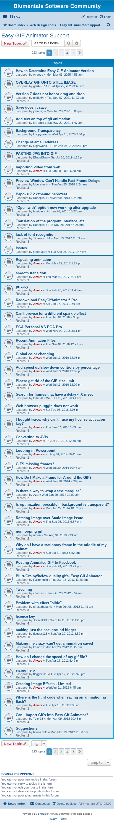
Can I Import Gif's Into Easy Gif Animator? (52, 715)
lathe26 (38, 398)
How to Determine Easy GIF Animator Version (55, 71)
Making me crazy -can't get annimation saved (54, 643)
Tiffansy (38, 238)
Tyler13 (38, 718)
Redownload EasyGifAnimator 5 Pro (46, 300)
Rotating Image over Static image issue (49, 518)
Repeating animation (33, 260)
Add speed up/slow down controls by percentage (58, 367)
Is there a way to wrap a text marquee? (49, 491)
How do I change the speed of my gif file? (51, 657)
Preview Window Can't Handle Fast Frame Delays (58, 181)
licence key (25, 616)
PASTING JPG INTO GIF (36, 154)
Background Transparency (38, 130)
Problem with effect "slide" (39, 603)
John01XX (40, 620)
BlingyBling (40, 157)
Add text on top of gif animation (43, 119)
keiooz (37, 647)
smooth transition (31, 273)
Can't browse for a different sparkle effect (51, 313)
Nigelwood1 (41, 145)
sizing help (25, 670)
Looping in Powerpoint (35, 450)
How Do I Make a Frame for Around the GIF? (54, 477)
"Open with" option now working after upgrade (56, 208)
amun (37, 535)
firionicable (40, 732)
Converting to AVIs (32, 437)
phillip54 (38, 97)
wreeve (38, 74)
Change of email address (37, 142)
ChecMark (40, 251)
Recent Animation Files (36, 340)
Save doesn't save (31, 107)
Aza (35, 494)
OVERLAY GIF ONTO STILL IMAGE (46, 82)
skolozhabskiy (43, 606)
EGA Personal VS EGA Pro (39, 327)
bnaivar (38, 211)
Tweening (24, 589)
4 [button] (67, 52)
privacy (22, 286)
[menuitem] (14, 16)
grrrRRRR (40, 86)
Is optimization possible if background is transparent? (62, 504)
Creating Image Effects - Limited (43, 684)
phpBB (42, 813)
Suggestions (26, 728)
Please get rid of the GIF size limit (45, 381)
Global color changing (35, 354)
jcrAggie (38, 122)
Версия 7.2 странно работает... (43, 194)
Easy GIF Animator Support (35, 35)
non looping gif (29, 531)
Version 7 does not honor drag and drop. (51, 94)
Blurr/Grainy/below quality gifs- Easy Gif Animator (59, 576)
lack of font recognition (36, 234)
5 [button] (73, 52)
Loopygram (40, 134)
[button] (79, 53)
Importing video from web (38, 167)
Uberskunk (40, 184)
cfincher (38, 593)
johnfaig (38, 111)
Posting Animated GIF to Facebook (46, 562)
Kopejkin (39, 197)
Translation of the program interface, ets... (52, 221)
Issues (21, 248)
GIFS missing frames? (35, 464)
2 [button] (55, 52)
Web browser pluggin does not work (47, 406)
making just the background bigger (46, 630)
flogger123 (40, 633)
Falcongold (40, 579)
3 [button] (61, 52)
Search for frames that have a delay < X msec (54, 394)
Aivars (37, 171)
